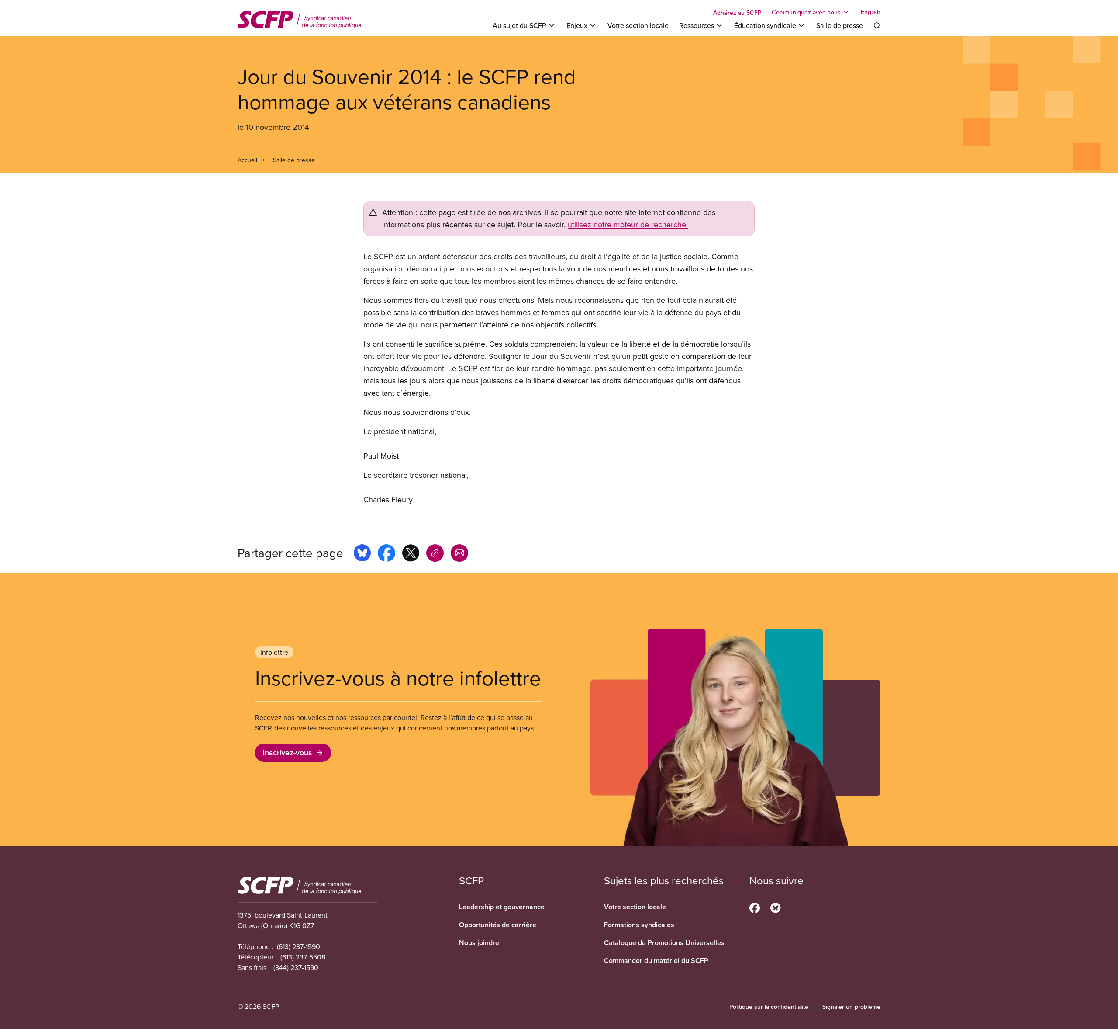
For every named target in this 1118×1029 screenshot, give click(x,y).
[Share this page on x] (410, 554)
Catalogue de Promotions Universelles (664, 943)
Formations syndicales (639, 925)
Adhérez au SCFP (737, 12)
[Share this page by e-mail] (459, 554)
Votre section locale (638, 25)
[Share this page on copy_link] (435, 554)
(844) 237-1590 (295, 967)
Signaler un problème (851, 1006)
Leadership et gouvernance (502, 907)
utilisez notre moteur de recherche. (628, 224)
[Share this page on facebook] (386, 554)
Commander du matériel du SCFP (656, 961)
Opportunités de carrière (497, 925)
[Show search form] (876, 25)
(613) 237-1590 (298, 946)
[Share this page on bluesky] (362, 554)
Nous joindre (479, 943)
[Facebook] (754, 906)
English (870, 12)
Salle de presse (839, 25)
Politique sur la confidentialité (768, 1006)
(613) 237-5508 (302, 957)
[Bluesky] (775, 906)
